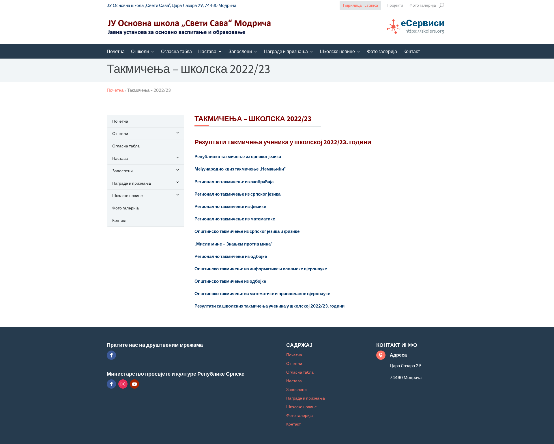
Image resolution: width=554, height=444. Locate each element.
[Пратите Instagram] (123, 384)
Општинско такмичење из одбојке (230, 281)
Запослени (240, 51)
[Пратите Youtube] (134, 384)
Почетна (116, 51)
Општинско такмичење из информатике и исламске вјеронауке (260, 268)
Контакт (411, 51)
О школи (140, 51)
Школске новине (337, 51)
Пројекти (395, 5)
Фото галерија (422, 5)
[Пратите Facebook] (111, 355)
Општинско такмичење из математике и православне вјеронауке (262, 293)
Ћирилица (352, 5)
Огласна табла (176, 51)
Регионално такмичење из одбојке (230, 256)
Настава (207, 51)
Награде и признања (286, 51)
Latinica (371, 5)
